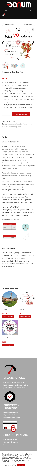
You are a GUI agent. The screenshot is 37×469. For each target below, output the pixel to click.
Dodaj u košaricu (21, 114)
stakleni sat (27, 124)
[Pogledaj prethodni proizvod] (3, 24)
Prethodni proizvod (9, 24)
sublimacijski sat (15, 127)
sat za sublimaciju (15, 124)
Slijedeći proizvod (28, 24)
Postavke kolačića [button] (9, 465)
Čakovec (4, 309)
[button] (6, 10)
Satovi (13, 121)
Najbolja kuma (6, 338)
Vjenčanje (22, 309)
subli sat (5, 127)
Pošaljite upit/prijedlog (12, 210)
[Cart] (2, 15)
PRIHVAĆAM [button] (21, 465)
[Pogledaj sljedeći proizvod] (34, 24)
